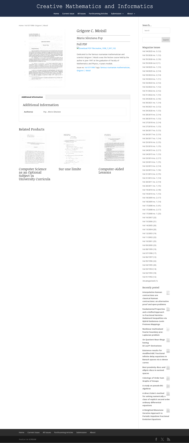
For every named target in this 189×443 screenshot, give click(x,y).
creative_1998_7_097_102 (105, 48)
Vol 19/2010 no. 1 (149, 194)
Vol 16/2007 (147, 217)
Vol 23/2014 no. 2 (149, 158)
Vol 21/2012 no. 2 (149, 174)
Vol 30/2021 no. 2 (149, 106)
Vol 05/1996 (147, 261)
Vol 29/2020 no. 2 (149, 99)
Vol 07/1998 (29, 25)
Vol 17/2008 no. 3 (149, 205)
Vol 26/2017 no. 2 (149, 134)
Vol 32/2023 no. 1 (149, 87)
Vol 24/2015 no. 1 (149, 154)
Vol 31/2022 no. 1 (149, 95)
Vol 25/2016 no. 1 (149, 146)
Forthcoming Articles (98, 14)
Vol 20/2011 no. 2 (149, 182)
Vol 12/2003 (147, 233)
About (130, 14)
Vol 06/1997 (147, 257)
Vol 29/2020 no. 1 (149, 110)
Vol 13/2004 (147, 229)
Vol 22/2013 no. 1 (149, 170)
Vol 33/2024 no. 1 (149, 79)
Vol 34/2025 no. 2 (149, 71)
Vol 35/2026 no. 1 (149, 55)
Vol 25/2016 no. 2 (149, 142)
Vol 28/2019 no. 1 (149, 118)
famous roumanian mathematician (115, 67)
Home (56, 14)
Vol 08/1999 (147, 249)
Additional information (32, 97)
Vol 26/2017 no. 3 (149, 130)
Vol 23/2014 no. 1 (149, 162)
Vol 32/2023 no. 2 (149, 83)
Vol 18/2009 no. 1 (149, 201)
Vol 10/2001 (147, 241)
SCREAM (32, 439)
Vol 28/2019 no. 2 (149, 114)
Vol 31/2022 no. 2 (149, 91)
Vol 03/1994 (147, 269)
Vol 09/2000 (147, 245)
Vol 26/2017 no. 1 (149, 138)
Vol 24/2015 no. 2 (149, 150)
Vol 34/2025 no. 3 (149, 51)
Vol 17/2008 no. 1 (149, 213)
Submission (116, 14)
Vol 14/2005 (147, 225)
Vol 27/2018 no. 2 (149, 122)
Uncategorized (148, 281)
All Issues (82, 14)
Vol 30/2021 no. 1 (149, 102)
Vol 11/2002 (147, 237)
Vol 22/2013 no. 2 (149, 166)
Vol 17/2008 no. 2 (149, 209)
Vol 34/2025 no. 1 (149, 67)
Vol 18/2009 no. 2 (149, 197)
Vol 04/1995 (147, 265)
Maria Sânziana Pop (90, 38)
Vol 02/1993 (147, 273)
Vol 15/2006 (147, 221)
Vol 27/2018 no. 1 (149, 126)
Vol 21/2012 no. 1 (149, 178)
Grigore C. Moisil (84, 70)
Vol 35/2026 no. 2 (149, 59)
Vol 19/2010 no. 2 (149, 190)
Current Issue (68, 14)
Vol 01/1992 (147, 277)
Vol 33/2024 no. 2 (149, 75)
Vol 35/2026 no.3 (149, 63)
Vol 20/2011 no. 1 (149, 186)
